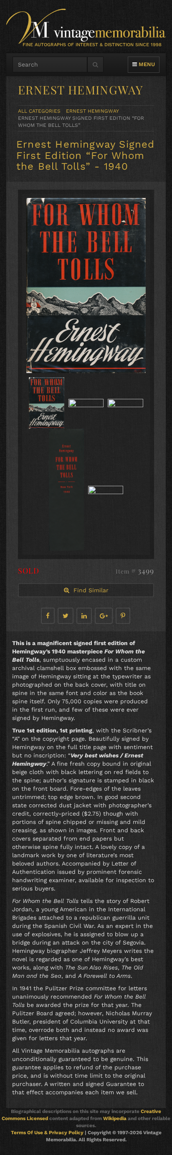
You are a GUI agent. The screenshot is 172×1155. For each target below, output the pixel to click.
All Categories (39, 111)
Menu (145, 64)
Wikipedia (114, 1118)
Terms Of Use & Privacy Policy (47, 1132)
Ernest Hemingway (92, 111)
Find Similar (89, 590)
